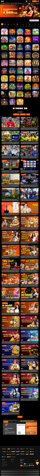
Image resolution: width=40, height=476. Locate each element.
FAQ (11, 460)
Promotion (32, 3)
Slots (21, 3)
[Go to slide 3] (20, 15)
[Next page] (26, 108)
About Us (3, 460)
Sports (8, 3)
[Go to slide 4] (21, 15)
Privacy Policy (4, 463)
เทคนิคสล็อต (23, 114)
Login (30, 1)
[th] (38, 1)
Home (4, 3)
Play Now (4, 32)
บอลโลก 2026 (16, 114)
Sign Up (34, 1)
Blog (2, 466)
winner (28, 114)
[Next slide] (38, 11)
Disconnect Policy (4, 465)
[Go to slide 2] (19, 15)
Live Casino (15, 3)
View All (20, 416)
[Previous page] (13, 108)
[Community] (26, 1)
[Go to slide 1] (18, 15)
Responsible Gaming (5, 464)
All (11, 114)
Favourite (4, 30)
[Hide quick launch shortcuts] (36, 461)
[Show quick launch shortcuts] (37, 460)
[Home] (2, 1)
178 (24, 108)
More (37, 3)
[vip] (36, 463)
